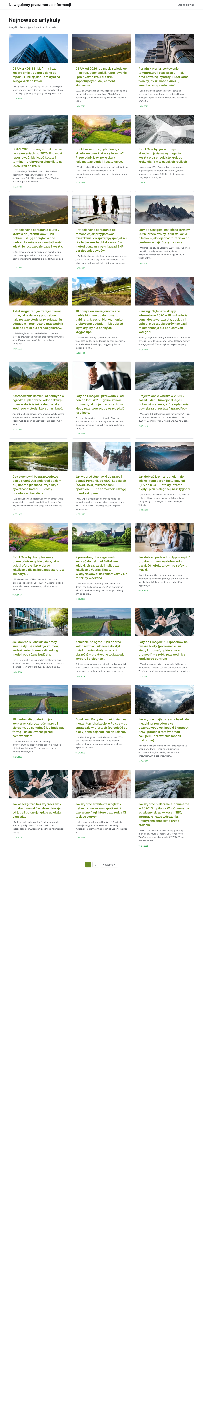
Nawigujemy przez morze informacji (40, 5)
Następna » (109, 864)
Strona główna (186, 4)
